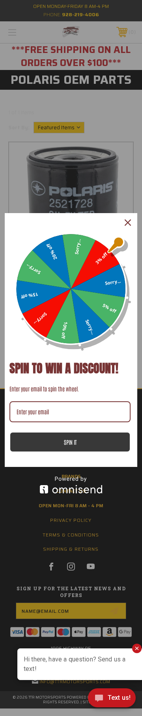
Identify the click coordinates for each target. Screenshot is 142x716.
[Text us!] (112, 700)
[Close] (127, 222)
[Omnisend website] (71, 485)
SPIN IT (70, 442)
